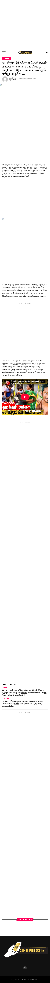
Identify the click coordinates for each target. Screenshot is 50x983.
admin (13, 80)
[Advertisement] (25, 24)
